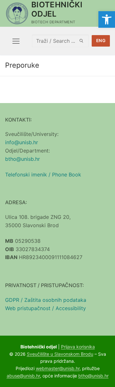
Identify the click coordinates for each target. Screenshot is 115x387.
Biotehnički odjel (56, 9)
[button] (106, 19)
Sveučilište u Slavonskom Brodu (60, 354)
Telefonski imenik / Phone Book (43, 174)
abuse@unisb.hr (23, 375)
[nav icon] (15, 41)
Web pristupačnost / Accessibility (45, 308)
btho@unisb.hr (22, 159)
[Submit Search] (81, 41)
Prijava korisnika (78, 346)
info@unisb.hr (21, 142)
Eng (101, 40)
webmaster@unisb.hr (58, 368)
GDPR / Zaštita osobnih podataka (45, 300)
